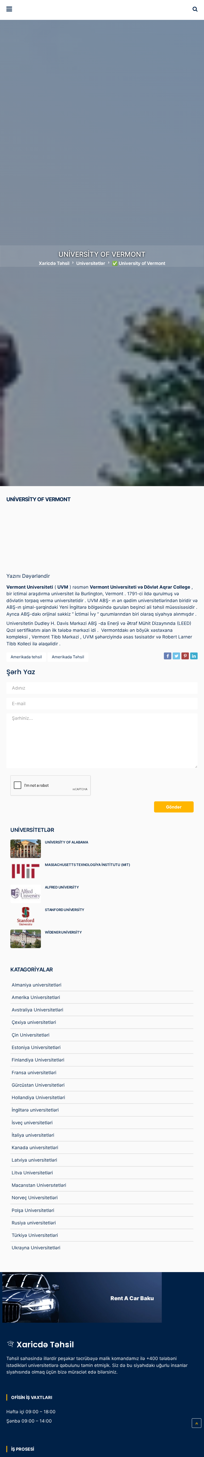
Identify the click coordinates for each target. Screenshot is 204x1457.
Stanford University (64, 910)
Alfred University (62, 887)
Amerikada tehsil (26, 656)
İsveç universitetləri (32, 1122)
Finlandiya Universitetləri (38, 1060)
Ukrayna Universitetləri (36, 1247)
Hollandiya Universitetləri (38, 1097)
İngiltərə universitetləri (35, 1110)
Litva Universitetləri (32, 1172)
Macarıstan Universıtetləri (39, 1185)
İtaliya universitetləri (33, 1135)
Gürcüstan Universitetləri (38, 1085)
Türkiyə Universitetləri (35, 1235)
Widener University (63, 932)
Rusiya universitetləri (34, 1222)
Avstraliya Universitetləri (37, 1009)
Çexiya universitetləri (34, 1022)
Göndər (174, 807)
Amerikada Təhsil (68, 656)
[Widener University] (27, 939)
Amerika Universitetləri (36, 997)
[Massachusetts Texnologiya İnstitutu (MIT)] (27, 871)
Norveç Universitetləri (35, 1197)
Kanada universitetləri (35, 1147)
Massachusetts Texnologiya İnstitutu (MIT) (87, 865)
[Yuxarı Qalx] (196, 1423)
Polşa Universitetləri (33, 1210)
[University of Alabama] (27, 848)
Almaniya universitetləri (36, 985)
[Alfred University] (27, 894)
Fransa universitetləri (34, 1072)
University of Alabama (66, 842)
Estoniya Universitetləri (36, 1047)
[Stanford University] (27, 916)
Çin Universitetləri (30, 1035)
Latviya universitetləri (34, 1160)
